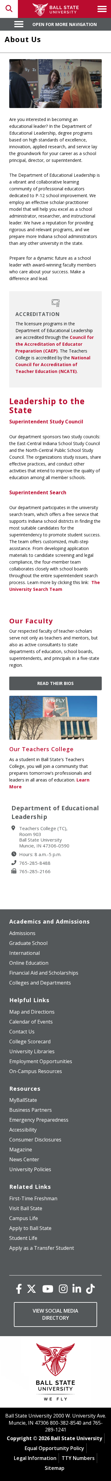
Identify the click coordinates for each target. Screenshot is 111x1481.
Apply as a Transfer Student (41, 1248)
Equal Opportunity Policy (54, 1448)
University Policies (30, 1169)
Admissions (22, 933)
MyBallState (23, 1100)
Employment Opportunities (40, 1061)
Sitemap (54, 1468)
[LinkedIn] (76, 1288)
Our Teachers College (41, 749)
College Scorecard (30, 1041)
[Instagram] (63, 1288)
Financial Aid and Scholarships (43, 972)
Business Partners (30, 1109)
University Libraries (32, 1051)
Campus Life (23, 1218)
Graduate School (28, 943)
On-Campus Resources (35, 1071)
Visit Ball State (25, 1208)
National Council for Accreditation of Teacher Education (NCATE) (52, 364)
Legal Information (35, 1458)
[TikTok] (90, 1288)
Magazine (20, 1149)
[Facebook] (19, 1288)
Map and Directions (32, 1011)
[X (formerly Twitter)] (31, 1288)
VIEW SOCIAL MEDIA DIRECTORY (55, 1314)
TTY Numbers (78, 1458)
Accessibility (23, 1129)
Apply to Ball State (30, 1228)
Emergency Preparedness (38, 1119)
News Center (24, 1159)
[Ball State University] (55, 1373)
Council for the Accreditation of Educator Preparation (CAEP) (54, 344)
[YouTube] (47, 1288)
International (24, 953)
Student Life (23, 1238)
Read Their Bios (55, 683)
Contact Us (22, 1031)
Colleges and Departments (40, 982)
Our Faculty (31, 620)
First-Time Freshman (33, 1198)
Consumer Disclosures (35, 1139)
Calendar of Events (31, 1021)
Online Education (28, 962)
